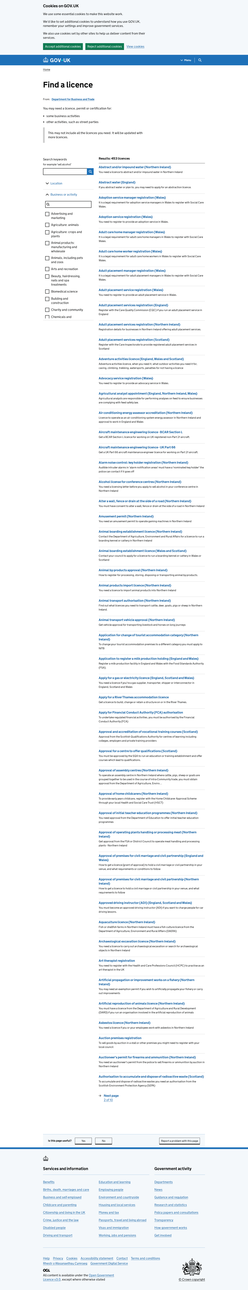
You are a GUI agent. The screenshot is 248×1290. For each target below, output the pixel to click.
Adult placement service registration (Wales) (131, 290)
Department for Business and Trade (73, 99)
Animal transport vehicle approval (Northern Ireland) (137, 620)
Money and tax (109, 1212)
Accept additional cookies (63, 46)
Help (46, 1258)
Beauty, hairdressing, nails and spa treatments (65, 280)
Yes (86, 1140)
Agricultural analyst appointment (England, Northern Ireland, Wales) (148, 393)
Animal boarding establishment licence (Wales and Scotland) (143, 551)
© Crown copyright (192, 1279)
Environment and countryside (119, 1197)
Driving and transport (57, 1235)
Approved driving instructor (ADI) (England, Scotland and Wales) (145, 903)
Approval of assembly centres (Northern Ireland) (133, 770)
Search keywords (57, 161)
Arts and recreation (64, 269)
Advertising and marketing (62, 216)
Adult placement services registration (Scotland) (134, 340)
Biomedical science (64, 291)
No (107, 1140)
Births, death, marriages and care (66, 1190)
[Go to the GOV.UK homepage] (56, 60)
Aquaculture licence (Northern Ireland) (127, 922)
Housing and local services (117, 1205)
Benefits (48, 1182)
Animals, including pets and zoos (67, 260)
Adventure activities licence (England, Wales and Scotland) (141, 359)
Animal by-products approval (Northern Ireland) (133, 570)
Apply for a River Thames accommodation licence (134, 697)
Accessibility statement (97, 1258)
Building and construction (60, 301)
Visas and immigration (114, 1228)
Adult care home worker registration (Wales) (130, 251)
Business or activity (63, 194)
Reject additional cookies (104, 46)
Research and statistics (170, 1205)
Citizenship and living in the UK (64, 1212)
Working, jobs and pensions (117, 1235)
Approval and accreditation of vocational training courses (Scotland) (148, 732)
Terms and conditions (145, 1258)
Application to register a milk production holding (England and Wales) (149, 659)
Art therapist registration (117, 961)
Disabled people (54, 1228)
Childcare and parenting (59, 1205)
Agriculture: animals (65, 225)
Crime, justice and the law (61, 1220)
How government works (170, 1228)
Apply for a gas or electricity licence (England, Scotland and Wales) (146, 678)
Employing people (111, 1190)
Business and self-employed (62, 1197)
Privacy (58, 1258)
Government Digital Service (109, 1263)
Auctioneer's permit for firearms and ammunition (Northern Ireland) (147, 1057)
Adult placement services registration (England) (133, 305)
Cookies (71, 1258)
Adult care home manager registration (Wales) (132, 232)
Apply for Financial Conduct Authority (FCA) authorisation (141, 712)
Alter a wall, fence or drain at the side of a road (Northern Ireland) (145, 501)
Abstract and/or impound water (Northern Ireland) (135, 167)
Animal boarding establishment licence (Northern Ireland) (140, 531)
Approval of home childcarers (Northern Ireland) (133, 794)
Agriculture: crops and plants (66, 234)
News (158, 1190)
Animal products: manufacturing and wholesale (64, 247)
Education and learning (114, 1182)
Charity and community (67, 310)
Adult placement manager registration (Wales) (132, 271)
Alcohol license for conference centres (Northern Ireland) (140, 482)
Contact (122, 1258)
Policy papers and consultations (176, 1212)
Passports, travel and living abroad (122, 1220)
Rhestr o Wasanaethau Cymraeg (65, 1263)
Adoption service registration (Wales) (126, 217)
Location (56, 183)
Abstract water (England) (117, 182)
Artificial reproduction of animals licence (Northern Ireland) (142, 1003)
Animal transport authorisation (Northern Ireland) (135, 601)
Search (90, 171)
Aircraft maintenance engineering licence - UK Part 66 (137, 447)
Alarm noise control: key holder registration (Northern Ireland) (143, 462)
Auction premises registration (120, 1038)
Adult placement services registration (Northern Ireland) (139, 324)
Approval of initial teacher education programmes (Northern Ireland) (148, 813)
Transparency (163, 1220)
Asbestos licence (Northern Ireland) (124, 1023)
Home (46, 69)
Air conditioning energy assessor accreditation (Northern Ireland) (146, 413)
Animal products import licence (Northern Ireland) (135, 585)
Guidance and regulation (171, 1197)
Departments (163, 1182)
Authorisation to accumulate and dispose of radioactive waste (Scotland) (151, 1076)
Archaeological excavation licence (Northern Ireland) (137, 941)
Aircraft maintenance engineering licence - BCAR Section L (141, 432)
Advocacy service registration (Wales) (126, 378)
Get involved (163, 1235)
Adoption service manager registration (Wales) (132, 197)
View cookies (135, 46)
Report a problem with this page (179, 1140)
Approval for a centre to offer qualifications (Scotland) (138, 751)
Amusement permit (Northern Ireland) (126, 516)
